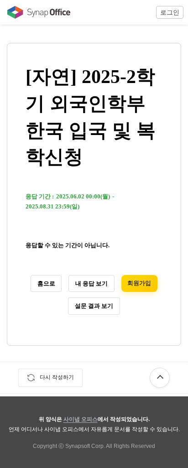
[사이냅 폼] (36, 12)
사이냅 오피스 (80, 419)
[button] (169, 12)
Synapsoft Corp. (85, 446)
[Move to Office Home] (36, 12)
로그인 (169, 12)
